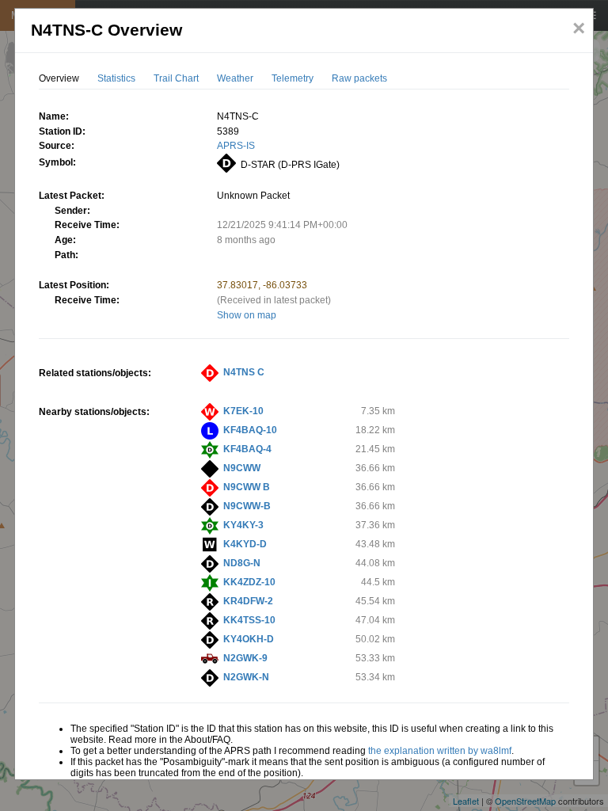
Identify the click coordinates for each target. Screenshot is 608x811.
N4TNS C (243, 372)
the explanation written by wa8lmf (439, 750)
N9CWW (241, 468)
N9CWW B (246, 487)
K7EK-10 (243, 411)
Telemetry (293, 78)
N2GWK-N (246, 677)
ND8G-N (241, 563)
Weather (235, 78)
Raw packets (359, 78)
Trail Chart (176, 78)
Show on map (246, 315)
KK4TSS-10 (249, 620)
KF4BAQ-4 (247, 449)
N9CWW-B (247, 506)
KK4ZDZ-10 (249, 582)
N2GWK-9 (245, 658)
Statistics (116, 78)
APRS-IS (236, 145)
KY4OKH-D (248, 639)
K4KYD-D (245, 544)
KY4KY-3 (243, 525)
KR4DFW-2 (248, 601)
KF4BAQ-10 (250, 430)
